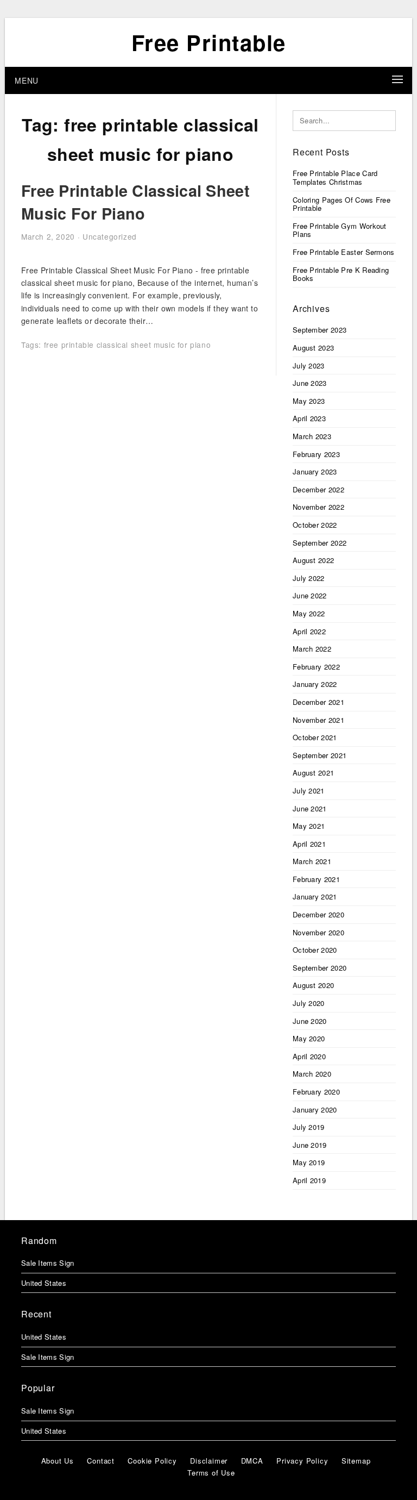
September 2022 (319, 543)
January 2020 (315, 1109)
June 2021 (310, 808)
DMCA (252, 1460)
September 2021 (319, 755)
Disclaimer (209, 1460)
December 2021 (318, 702)
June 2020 (310, 1021)
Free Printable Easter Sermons (344, 252)
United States (43, 1283)
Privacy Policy (302, 1460)
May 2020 (309, 1038)
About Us (57, 1460)
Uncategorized (110, 236)
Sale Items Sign (47, 1263)
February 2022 (316, 666)
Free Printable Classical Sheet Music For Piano (135, 201)
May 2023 (309, 401)
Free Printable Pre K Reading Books (341, 274)
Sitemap (356, 1460)
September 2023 (319, 329)
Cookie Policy (152, 1460)
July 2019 (309, 1127)
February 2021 (316, 879)
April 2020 (309, 1056)
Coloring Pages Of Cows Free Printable (341, 204)
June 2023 (310, 383)
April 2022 (309, 631)
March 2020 (312, 1073)
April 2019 (309, 1180)
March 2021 (312, 861)
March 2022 (312, 648)
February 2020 (316, 1091)
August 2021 (313, 772)
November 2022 (318, 507)
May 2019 (309, 1162)
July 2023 (309, 365)
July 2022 (309, 578)
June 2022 (310, 595)
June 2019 (310, 1145)
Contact (101, 1460)
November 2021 (318, 720)
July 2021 (309, 790)
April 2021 (309, 844)
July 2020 (309, 1003)
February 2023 (316, 454)
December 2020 (318, 914)
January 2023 (315, 471)
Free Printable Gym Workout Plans (340, 230)
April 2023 (309, 418)
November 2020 (318, 932)
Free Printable (208, 42)
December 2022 (318, 489)
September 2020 (319, 967)
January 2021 (315, 896)
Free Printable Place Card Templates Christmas (335, 177)
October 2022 (315, 525)
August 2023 (313, 347)
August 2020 (313, 985)
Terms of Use (211, 1472)
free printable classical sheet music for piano (127, 344)
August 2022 (313, 560)
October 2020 (315, 950)
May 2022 (309, 613)
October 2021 (315, 737)
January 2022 (315, 684)
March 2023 (312, 436)
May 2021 (309, 826)
